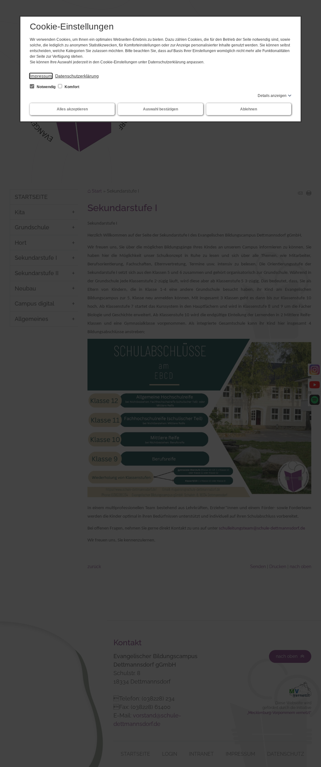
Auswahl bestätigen (160, 109)
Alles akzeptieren (72, 109)
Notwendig (46, 87)
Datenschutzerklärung (77, 75)
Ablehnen (248, 109)
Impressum (41, 75)
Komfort (71, 87)
